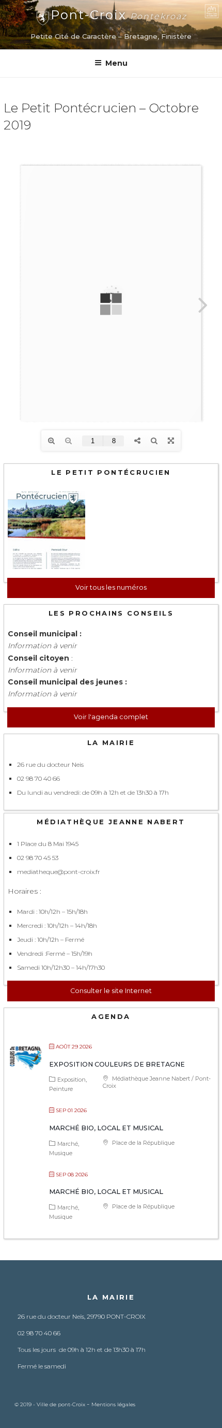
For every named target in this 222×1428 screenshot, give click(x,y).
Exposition (71, 1079)
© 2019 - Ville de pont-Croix (50, 1404)
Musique (60, 1153)
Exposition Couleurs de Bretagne (117, 1064)
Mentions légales (113, 1404)
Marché (67, 1143)
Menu (116, 63)
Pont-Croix (118, 14)
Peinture (61, 1088)
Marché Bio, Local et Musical (106, 1128)
